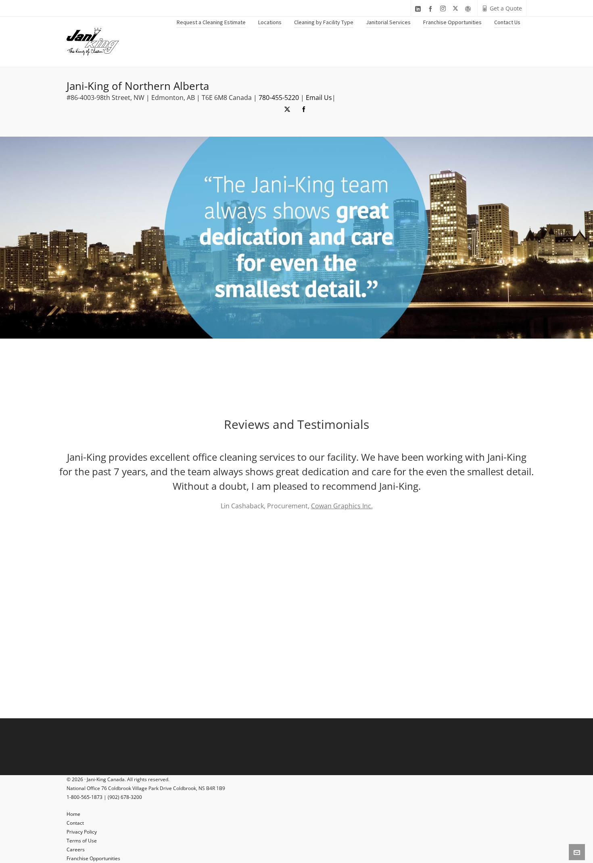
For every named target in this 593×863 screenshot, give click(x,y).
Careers (76, 849)
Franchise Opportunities (93, 858)
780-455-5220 (279, 97)
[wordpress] (469, 9)
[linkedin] (419, 9)
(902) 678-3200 (125, 797)
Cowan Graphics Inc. (342, 505)
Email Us (319, 97)
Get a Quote (506, 8)
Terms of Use (82, 840)
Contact (75, 822)
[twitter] (457, 9)
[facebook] (432, 9)
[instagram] (444, 9)
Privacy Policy (82, 831)
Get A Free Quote (255, 562)
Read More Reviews (330, 562)
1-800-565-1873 (84, 797)
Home (73, 814)
